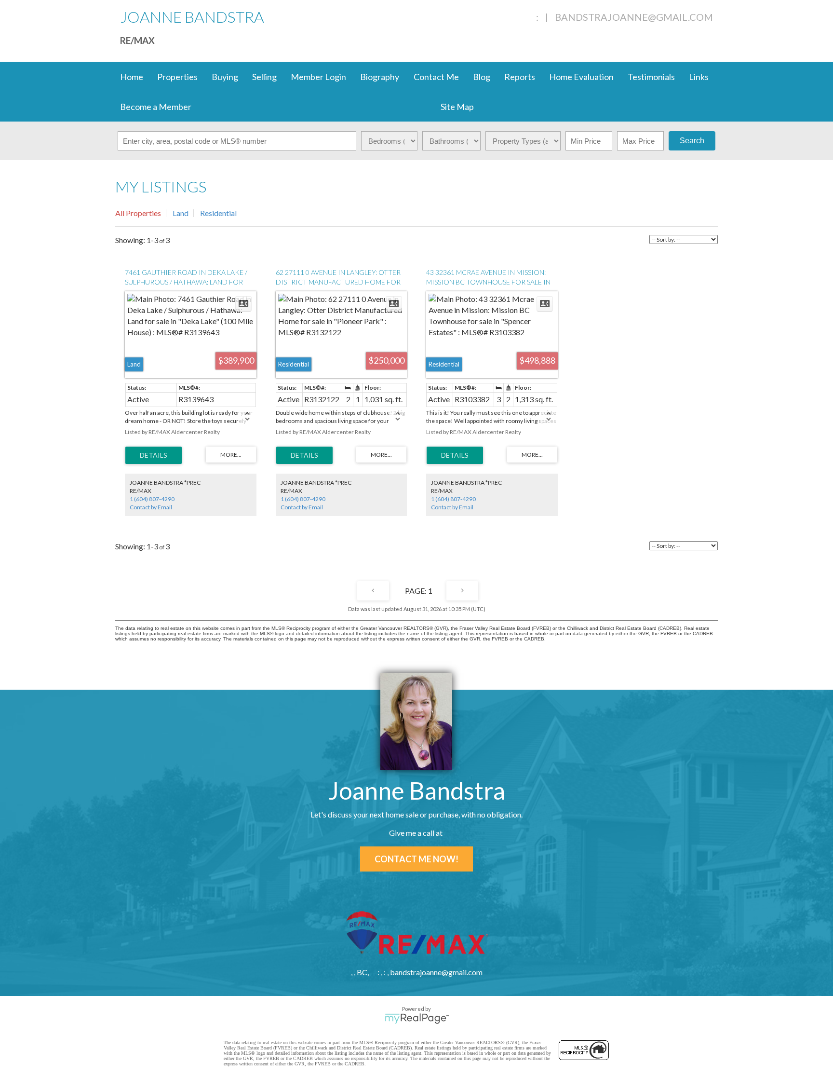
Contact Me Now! (416, 859)
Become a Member (155, 106)
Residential (218, 213)
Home (131, 76)
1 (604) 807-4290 (152, 499)
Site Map (457, 106)
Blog (481, 76)
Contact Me (436, 76)
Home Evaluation (581, 76)
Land (180, 213)
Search (692, 140)
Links (699, 76)
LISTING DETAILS (153, 455)
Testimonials (651, 76)
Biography (379, 76)
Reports (519, 76)
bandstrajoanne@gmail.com (634, 17)
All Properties (138, 213)
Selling (264, 76)
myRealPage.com (416, 1018)
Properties (177, 76)
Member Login (318, 76)
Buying (225, 76)
